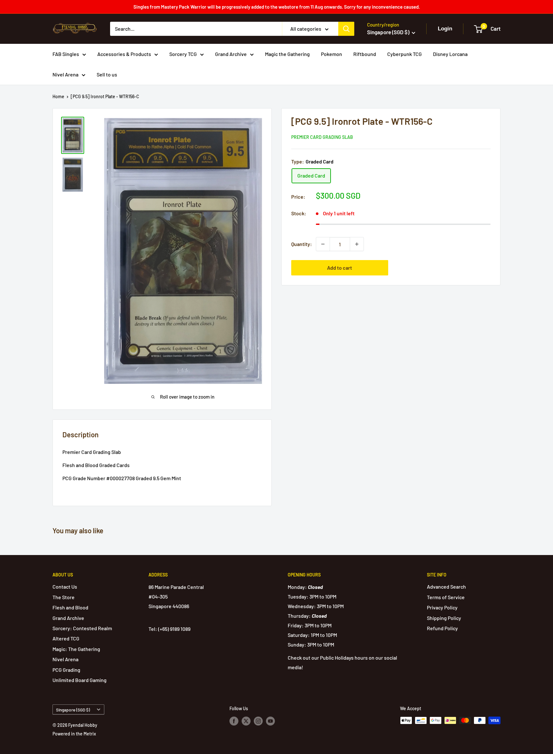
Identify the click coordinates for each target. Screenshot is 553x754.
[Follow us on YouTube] (270, 721)
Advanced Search (446, 586)
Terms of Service (446, 597)
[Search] (346, 29)
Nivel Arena (65, 74)
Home (58, 96)
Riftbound (364, 54)
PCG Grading (66, 670)
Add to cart (339, 268)
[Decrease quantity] (323, 244)
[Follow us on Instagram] (258, 721)
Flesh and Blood (70, 607)
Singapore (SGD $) (73, 709)
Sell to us (107, 74)
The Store (63, 597)
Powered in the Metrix (74, 733)
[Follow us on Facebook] (233, 721)
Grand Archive (231, 54)
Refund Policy (442, 628)
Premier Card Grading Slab (322, 137)
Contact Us (64, 586)
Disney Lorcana (450, 54)
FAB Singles (65, 54)
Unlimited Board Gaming (79, 680)
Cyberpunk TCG (404, 54)
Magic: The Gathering (76, 649)
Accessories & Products (124, 54)
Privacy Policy (442, 607)
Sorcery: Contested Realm (82, 628)
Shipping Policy (444, 618)
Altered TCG (65, 638)
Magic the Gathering (287, 54)
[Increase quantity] (357, 244)
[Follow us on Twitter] (246, 721)
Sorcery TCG (183, 54)
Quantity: (301, 244)
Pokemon (331, 54)
